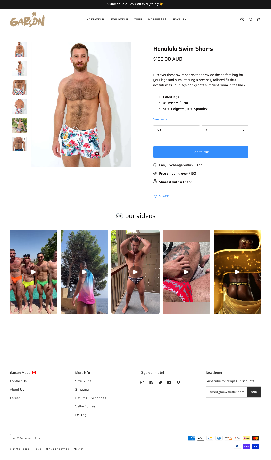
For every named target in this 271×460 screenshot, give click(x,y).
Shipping (82, 389)
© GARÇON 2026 (19, 449)
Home (37, 449)
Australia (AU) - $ (25, 438)
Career (15, 398)
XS (159, 130)
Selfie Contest (85, 406)
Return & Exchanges (90, 398)
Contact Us (18, 380)
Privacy (78, 449)
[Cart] (259, 19)
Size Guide (160, 119)
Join (254, 392)
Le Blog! (81, 414)
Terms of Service (57, 449)
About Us (17, 389)
